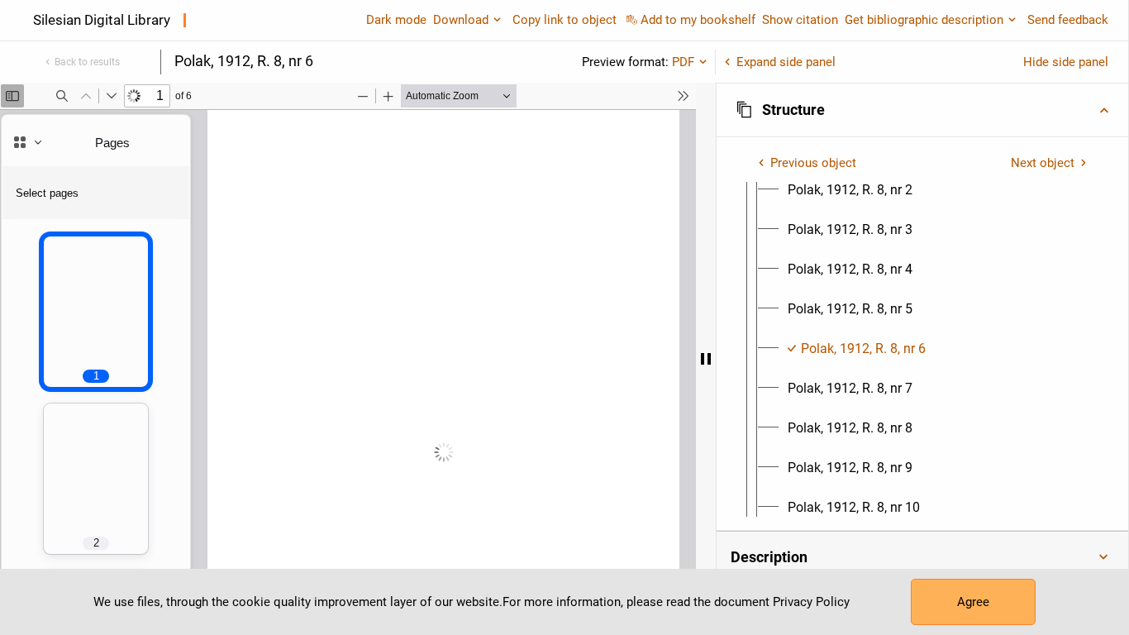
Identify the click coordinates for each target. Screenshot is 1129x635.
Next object (1042, 162)
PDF (683, 62)
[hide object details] (706, 359)
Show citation (800, 19)
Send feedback (1067, 19)
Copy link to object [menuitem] (564, 19)
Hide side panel (1065, 62)
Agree (973, 601)
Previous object (813, 162)
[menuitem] (850, 190)
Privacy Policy (811, 601)
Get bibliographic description (924, 19)
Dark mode (396, 19)
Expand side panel (786, 62)
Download (460, 19)
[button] (922, 110)
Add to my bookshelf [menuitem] (698, 19)
